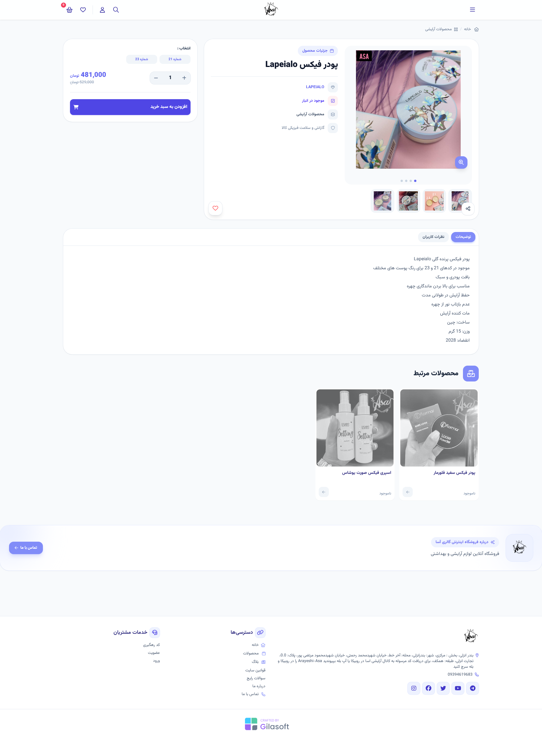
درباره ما (258, 686)
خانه (467, 29)
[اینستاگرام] (414, 688)
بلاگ (255, 662)
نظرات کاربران (433, 237)
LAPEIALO (315, 87)
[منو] (472, 10)
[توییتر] (443, 688)
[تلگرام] (472, 688)
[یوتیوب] (458, 688)
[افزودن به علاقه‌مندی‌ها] (215, 208)
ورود (156, 661)
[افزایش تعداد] (184, 78)
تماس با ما (28, 548)
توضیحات (463, 237)
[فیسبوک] (428, 688)
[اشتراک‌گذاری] (468, 209)
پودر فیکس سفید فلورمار (454, 473)
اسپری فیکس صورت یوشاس (366, 473)
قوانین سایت (255, 670)
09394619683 (460, 675)
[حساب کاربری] (102, 10)
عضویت (154, 653)
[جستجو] (116, 10)
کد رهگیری (151, 645)
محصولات (251, 653)
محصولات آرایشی (438, 29)
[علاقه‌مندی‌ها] (83, 10)
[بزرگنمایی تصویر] (461, 162)
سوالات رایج (256, 678)
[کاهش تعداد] (156, 78)
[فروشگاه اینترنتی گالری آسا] (471, 637)
